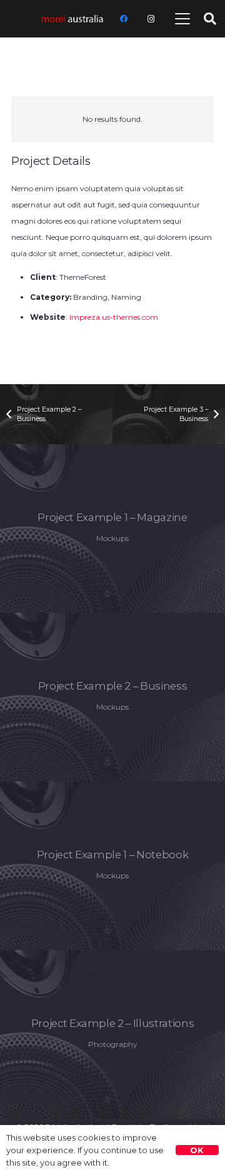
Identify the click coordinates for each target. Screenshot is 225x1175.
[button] (182, 18)
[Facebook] (123, 18)
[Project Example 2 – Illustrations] (112, 1034)
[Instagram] (151, 18)
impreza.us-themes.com (113, 317)
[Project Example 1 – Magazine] (112, 528)
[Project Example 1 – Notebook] (112, 865)
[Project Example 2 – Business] (112, 697)
